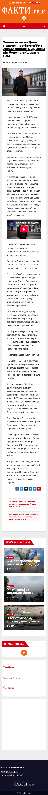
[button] (43, 26)
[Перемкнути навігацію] (24, 26)
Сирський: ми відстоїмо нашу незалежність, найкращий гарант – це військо (24, 503)
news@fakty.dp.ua (9, 771)
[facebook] (24, 653)
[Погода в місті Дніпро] (24, 667)
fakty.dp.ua (27, 793)
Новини (10, 557)
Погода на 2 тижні (11, 678)
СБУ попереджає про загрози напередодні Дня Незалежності (23, 564)
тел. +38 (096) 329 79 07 (12, 775)
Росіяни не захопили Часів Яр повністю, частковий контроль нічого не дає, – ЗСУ (23, 516)
